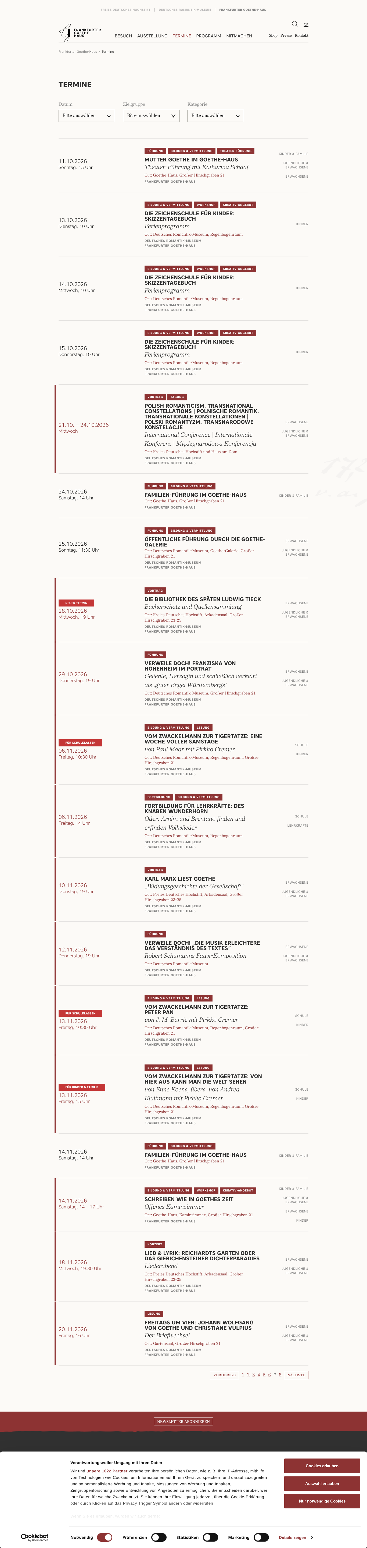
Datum (66, 104)
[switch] (159, 1537)
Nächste (296, 1375)
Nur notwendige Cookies (322, 1501)
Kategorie (197, 104)
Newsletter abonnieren (183, 1421)
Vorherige (224, 1375)
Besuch (123, 35)
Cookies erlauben (322, 1466)
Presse (286, 36)
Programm (208, 35)
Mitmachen (239, 35)
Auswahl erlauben (322, 1483)
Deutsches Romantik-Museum (185, 10)
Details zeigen (292, 1537)
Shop (273, 36)
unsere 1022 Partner (107, 1471)
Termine (182, 35)
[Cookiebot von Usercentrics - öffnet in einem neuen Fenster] (34, 1537)
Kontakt (301, 36)
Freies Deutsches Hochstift (125, 10)
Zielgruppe (134, 104)
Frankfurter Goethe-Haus (242, 10)
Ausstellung (152, 35)
